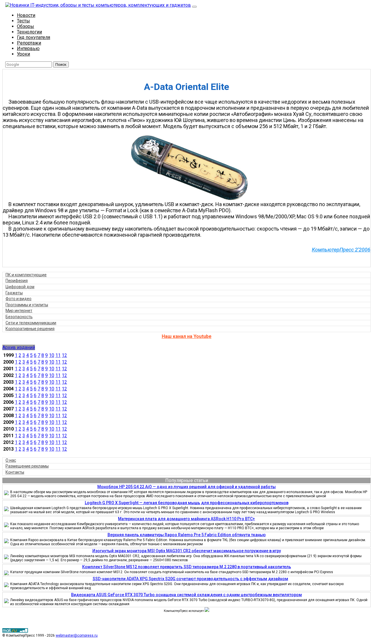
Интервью (28, 48)
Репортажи (29, 43)
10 (51, 355)
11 (58, 355)
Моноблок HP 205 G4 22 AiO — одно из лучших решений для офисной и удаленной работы (186, 486)
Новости (26, 15)
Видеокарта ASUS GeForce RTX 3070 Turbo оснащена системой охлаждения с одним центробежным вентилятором (186, 594)
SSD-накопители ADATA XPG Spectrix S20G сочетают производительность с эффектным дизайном (190, 578)
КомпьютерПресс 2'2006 (341, 250)
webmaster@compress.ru (77, 635)
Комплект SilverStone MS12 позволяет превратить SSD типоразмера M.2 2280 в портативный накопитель (186, 566)
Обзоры (25, 26)
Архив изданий (18, 347)
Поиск (60, 64)
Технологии (29, 32)
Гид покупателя (33, 37)
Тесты (23, 21)
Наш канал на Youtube (187, 336)
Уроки (23, 54)
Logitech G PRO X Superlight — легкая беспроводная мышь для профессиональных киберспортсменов (186, 502)
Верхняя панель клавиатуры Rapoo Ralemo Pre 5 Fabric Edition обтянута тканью (187, 534)
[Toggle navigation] (194, 7)
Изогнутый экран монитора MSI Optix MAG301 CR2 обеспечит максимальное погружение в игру (186, 550)
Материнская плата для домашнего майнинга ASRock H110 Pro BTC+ (186, 518)
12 (64, 355)
